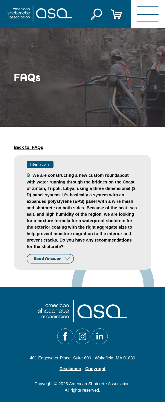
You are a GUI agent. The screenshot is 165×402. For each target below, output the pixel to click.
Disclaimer (70, 368)
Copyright (95, 368)
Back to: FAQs (28, 147)
